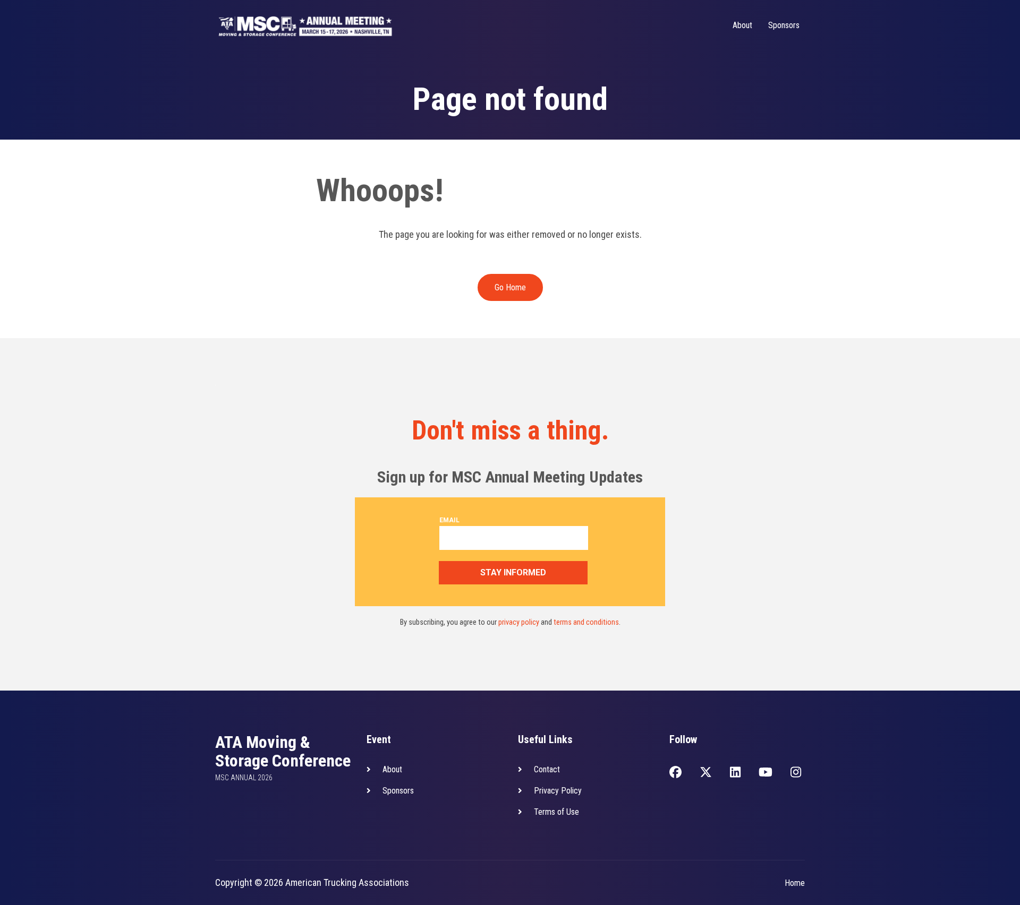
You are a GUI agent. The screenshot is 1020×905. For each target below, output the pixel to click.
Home (795, 883)
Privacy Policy (558, 791)
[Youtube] (765, 773)
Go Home (510, 287)
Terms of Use (556, 812)
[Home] (305, 25)
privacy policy (518, 622)
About (742, 25)
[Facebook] (675, 773)
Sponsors (784, 25)
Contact (547, 769)
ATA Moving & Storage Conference (283, 751)
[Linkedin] (735, 773)
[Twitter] (706, 773)
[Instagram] (795, 773)
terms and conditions (586, 622)
